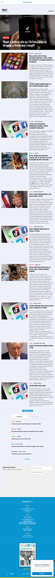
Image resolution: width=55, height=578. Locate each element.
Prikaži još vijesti (27, 410)
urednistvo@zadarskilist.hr (27, 529)
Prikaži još (27, 459)
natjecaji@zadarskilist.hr (27, 521)
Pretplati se (42, 573)
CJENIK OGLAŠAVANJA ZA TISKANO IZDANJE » (27, 523)
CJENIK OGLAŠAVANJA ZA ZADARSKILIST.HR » (27, 522)
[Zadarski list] (27, 2)
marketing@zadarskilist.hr (29, 519)
